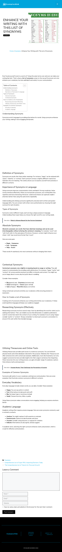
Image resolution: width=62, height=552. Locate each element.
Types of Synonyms (8, 94)
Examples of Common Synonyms (12, 105)
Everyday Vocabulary (10, 107)
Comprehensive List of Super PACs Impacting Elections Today (24, 463)
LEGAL (31, 535)
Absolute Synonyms (10, 96)
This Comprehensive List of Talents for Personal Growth (22, 465)
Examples (6, 35)
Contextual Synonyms (10, 97)
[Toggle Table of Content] (24, 85)
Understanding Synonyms (10, 88)
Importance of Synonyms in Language (14, 92)
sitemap (31, 534)
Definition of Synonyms (11, 90)
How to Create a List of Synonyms (13, 100)
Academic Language (10, 109)
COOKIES (31, 532)
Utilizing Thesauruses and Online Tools (15, 103)
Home (11, 51)
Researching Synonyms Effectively (14, 102)
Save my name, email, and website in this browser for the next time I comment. (28, 507)
